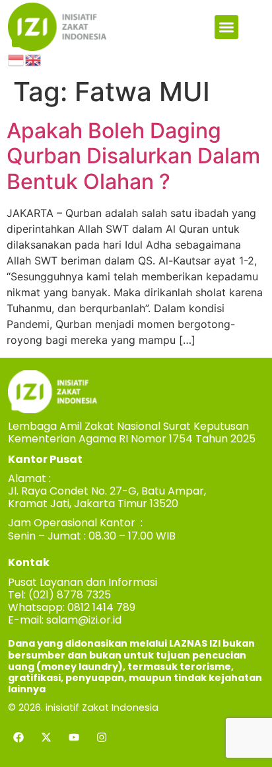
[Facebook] (18, 737)
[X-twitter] (46, 737)
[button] (226, 27)
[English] (33, 58)
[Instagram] (101, 737)
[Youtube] (74, 737)
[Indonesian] (16, 58)
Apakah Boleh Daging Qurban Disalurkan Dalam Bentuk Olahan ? (133, 156)
